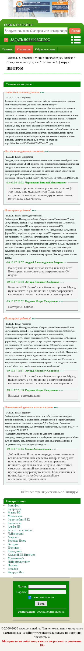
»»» (42, 92)
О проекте (24, 49)
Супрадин (14, 509)
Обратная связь (45, 49)
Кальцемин (15, 551)
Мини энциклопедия (48, 58)
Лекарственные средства (23, 62)
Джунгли (13, 547)
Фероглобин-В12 (19, 519)
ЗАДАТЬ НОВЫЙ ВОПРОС (30, 39)
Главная (7, 49)
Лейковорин (16, 533)
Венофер (13, 505)
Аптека (68, 58)
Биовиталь (14, 523)
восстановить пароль (50, 611)
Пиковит (13, 565)
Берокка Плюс (17, 540)
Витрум (13, 544)
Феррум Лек (16, 572)
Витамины (48, 62)
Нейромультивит (19, 561)
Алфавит (13, 537)
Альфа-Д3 (14, 526)
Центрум (63, 62)
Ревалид (13, 568)
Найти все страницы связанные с (50, 492)
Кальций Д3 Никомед (21, 554)
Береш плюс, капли (20, 530)
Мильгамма (15, 516)
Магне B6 (14, 512)
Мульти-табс (16, 558)
